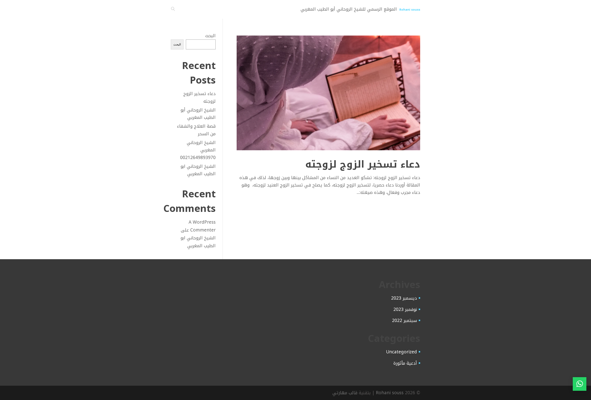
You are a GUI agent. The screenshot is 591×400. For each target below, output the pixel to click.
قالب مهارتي (344, 393)
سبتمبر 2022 (404, 320)
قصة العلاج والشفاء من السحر (196, 130)
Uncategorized (401, 352)
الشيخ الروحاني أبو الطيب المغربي (198, 114)
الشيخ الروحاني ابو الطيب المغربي (198, 170)
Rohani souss (390, 393)
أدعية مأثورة (405, 363)
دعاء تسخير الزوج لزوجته (362, 164)
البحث (210, 36)
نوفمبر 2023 (405, 309)
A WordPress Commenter (202, 226)
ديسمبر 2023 (404, 298)
